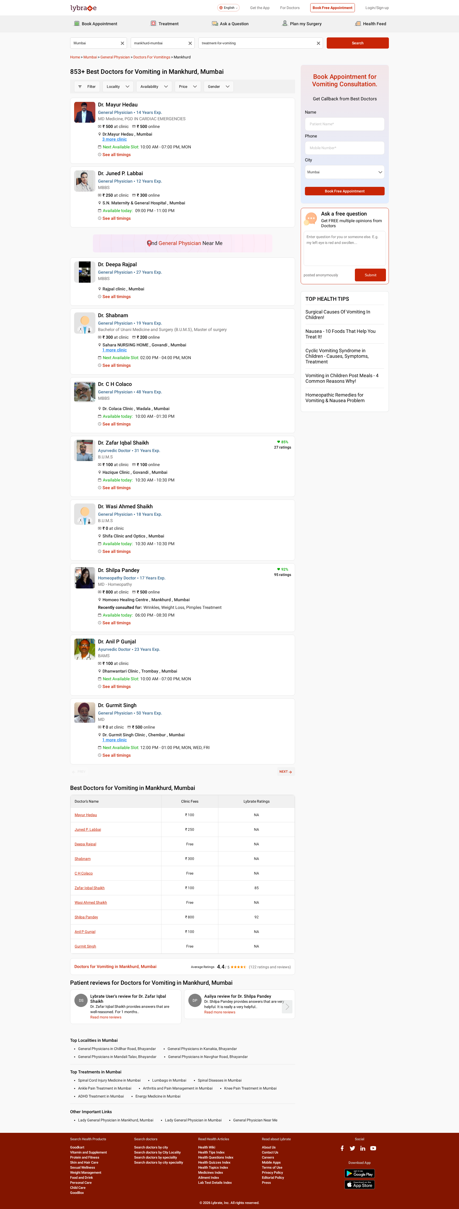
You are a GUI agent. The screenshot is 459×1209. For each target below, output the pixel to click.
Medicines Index (210, 1172)
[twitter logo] (352, 1150)
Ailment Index (208, 1178)
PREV (82, 771)
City (308, 159)
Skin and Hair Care (84, 1162)
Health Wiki (206, 1147)
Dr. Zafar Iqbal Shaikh (123, 443)
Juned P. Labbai (88, 829)
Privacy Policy (272, 1172)
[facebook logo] (342, 1150)
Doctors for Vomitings (151, 57)
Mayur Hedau (86, 815)
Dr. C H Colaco (115, 384)
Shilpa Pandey (86, 917)
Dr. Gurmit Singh (117, 705)
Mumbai (90, 57)
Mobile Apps (271, 1162)
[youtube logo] (373, 1150)
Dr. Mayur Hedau (118, 104)
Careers (268, 1157)
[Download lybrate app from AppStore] (359, 1188)
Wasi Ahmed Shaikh (91, 902)
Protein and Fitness (84, 1157)
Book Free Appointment (332, 8)
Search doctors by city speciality (158, 1162)
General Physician (115, 57)
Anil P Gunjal (85, 932)
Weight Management (85, 1172)
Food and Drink (81, 1178)
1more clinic (114, 349)
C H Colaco (84, 873)
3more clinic (114, 139)
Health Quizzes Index (214, 1162)
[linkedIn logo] (363, 1150)
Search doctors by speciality (155, 1157)
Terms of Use (272, 1167)
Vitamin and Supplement (88, 1152)
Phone (311, 136)
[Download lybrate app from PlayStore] (359, 1177)
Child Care (78, 1188)
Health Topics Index (213, 1167)
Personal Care (81, 1183)
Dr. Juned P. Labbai (120, 173)
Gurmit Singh (85, 946)
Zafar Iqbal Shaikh (90, 888)
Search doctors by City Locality (157, 1152)
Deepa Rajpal (85, 844)
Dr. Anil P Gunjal (117, 641)
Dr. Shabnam (113, 315)
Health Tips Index (211, 1152)
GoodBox (77, 1193)
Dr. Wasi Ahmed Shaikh (125, 506)
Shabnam (83, 859)
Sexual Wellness (82, 1167)
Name (310, 112)
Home (75, 57)
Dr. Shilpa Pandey (118, 570)
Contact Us (270, 1152)
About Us (269, 1147)
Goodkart (77, 1147)
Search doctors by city (151, 1147)
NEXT (283, 771)
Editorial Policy (273, 1178)
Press (266, 1183)
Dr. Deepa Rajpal (117, 264)
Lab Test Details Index (215, 1183)
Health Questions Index (215, 1157)
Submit (370, 275)
